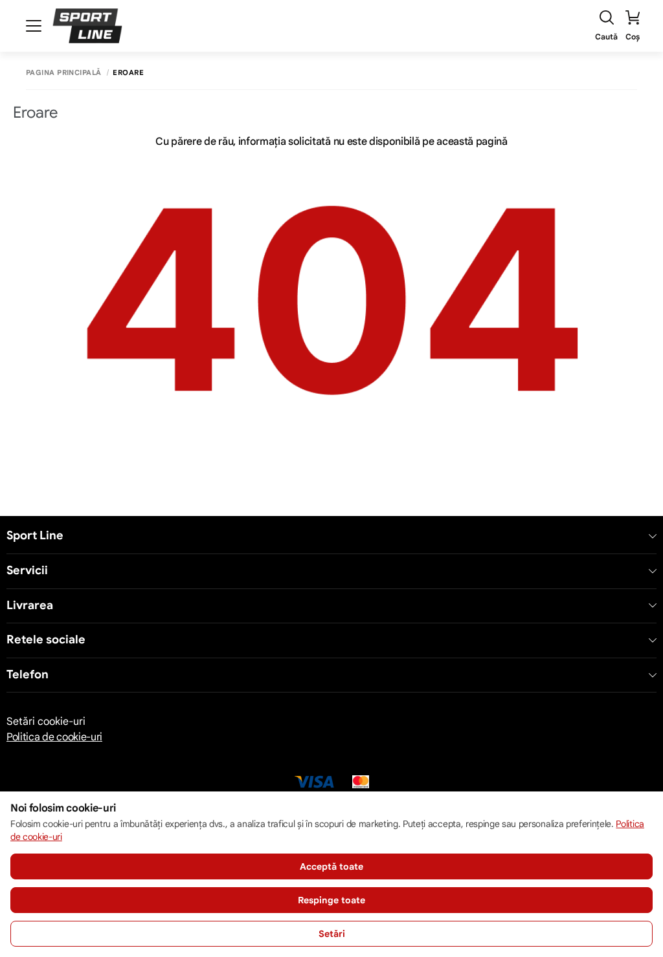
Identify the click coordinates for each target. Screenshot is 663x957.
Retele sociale (45, 640)
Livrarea (29, 605)
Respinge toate (331, 900)
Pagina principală (63, 72)
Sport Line (34, 536)
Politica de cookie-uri (54, 737)
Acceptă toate (331, 866)
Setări (332, 934)
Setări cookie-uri (45, 721)
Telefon (27, 675)
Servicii (27, 570)
